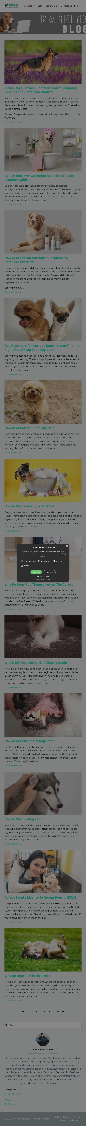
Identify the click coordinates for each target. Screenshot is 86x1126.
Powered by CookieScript (43, 579)
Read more (43, 556)
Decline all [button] (49, 572)
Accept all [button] (36, 572)
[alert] (43, 563)
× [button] (67, 546)
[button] (43, 563)
